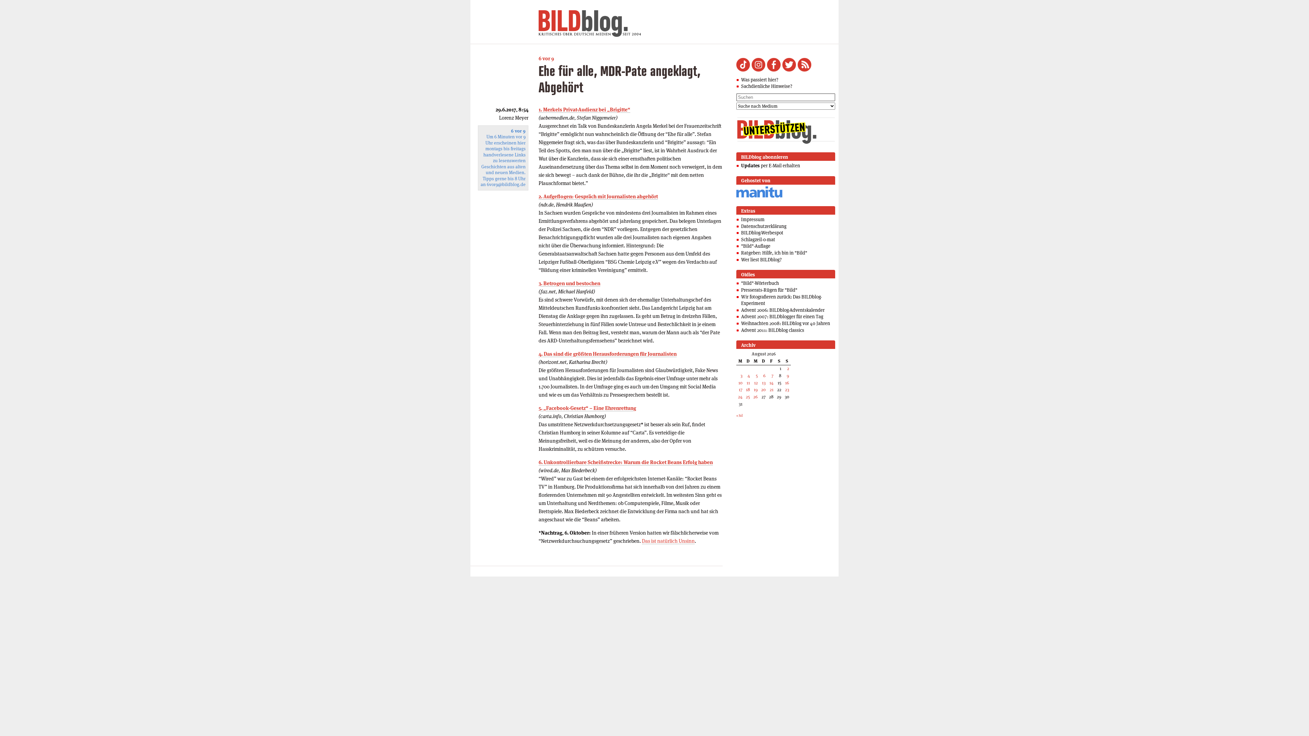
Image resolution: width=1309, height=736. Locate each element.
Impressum (753, 219)
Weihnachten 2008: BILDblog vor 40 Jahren (785, 323)
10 (740, 383)
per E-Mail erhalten (770, 166)
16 (787, 383)
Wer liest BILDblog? (761, 260)
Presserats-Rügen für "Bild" (769, 290)
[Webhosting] (759, 196)
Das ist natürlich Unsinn (668, 541)
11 (748, 383)
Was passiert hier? (759, 80)
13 (764, 383)
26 (755, 397)
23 (787, 390)
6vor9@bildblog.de (506, 184)
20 (763, 390)
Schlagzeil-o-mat (758, 239)
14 (771, 383)
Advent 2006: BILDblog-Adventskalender (783, 310)
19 (756, 390)
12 (756, 383)
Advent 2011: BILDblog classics (772, 330)
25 (748, 397)
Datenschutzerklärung (763, 226)
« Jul (739, 415)
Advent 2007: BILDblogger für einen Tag (782, 316)
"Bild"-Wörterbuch (760, 283)
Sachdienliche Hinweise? (766, 86)
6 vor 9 (546, 58)
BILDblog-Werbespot (762, 233)
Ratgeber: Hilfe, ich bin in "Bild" (774, 253)
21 (771, 390)
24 (740, 397)
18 (748, 390)
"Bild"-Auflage (755, 246)
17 (740, 390)
